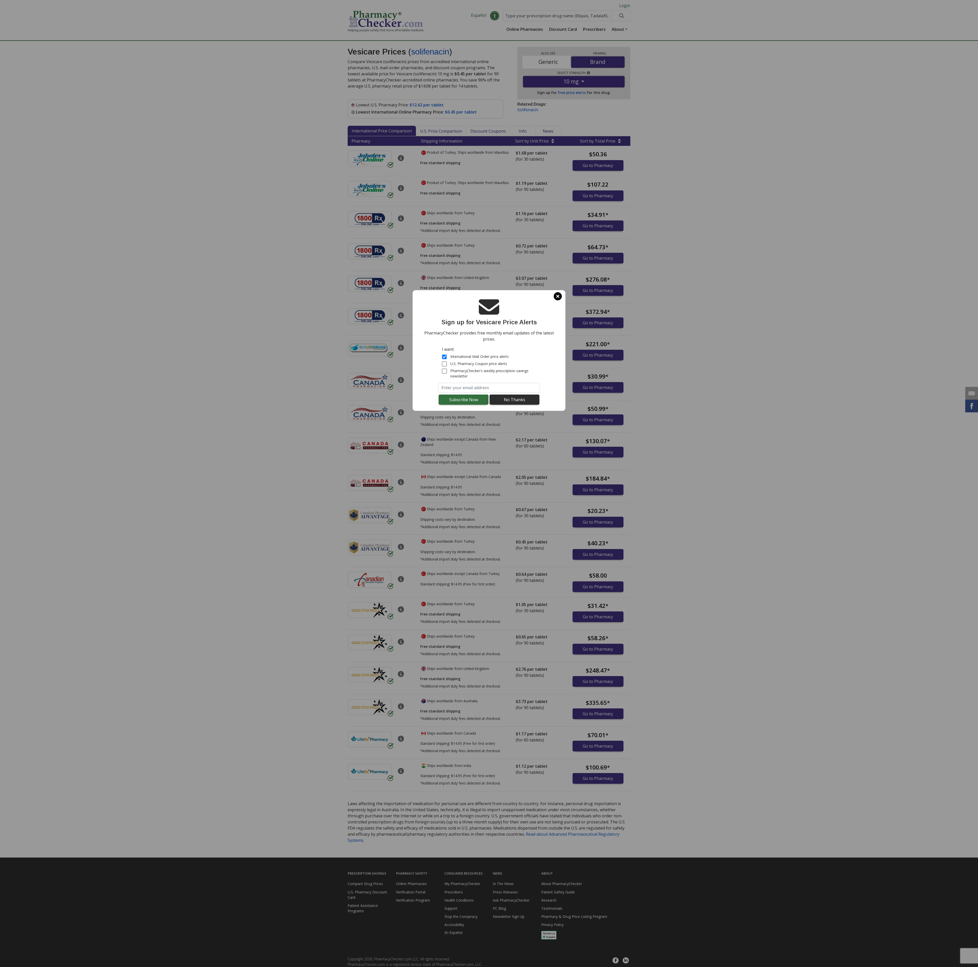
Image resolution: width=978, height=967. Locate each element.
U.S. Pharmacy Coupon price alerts (478, 363)
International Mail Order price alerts (479, 356)
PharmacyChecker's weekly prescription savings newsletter (489, 373)
